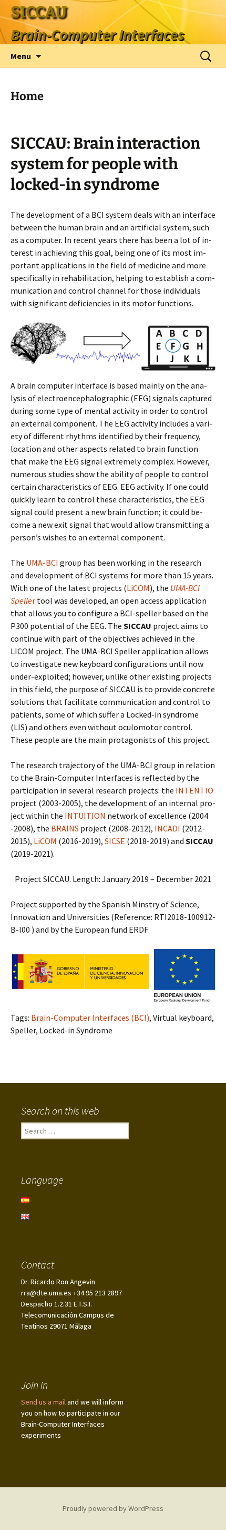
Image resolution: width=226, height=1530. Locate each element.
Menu (21, 56)
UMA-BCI (41, 562)
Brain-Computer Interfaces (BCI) (90, 1017)
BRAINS (65, 828)
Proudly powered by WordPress (113, 1508)
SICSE (116, 841)
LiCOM (138, 588)
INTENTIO (194, 790)
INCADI (168, 828)
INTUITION (86, 815)
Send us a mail (43, 1402)
